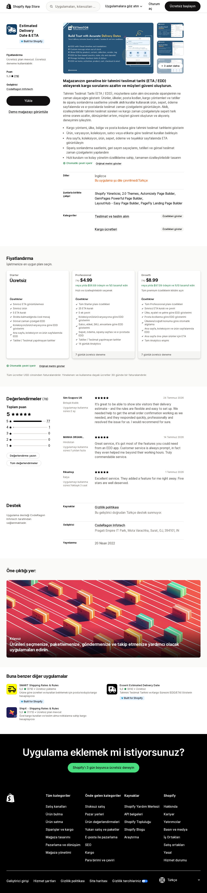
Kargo (89, 852)
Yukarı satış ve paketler (102, 829)
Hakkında (170, 806)
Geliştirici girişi (17, 881)
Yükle (28, 101)
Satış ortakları (174, 845)
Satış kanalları (56, 806)
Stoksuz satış (95, 806)
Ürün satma (54, 822)
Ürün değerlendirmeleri (102, 822)
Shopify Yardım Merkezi (141, 806)
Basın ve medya (175, 829)
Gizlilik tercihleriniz (126, 881)
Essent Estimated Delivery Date (140, 685)
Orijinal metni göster (108, 163)
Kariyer (169, 814)
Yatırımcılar (172, 822)
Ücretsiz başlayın (182, 6)
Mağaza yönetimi (58, 852)
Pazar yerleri (94, 814)
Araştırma (131, 837)
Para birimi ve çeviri (99, 860)
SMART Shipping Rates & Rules (39, 685)
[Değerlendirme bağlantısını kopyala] (84, 397)
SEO (88, 845)
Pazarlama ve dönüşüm (63, 845)
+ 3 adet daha (170, 65)
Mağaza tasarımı (58, 837)
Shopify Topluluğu (137, 822)
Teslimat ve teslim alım (112, 216)
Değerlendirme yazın (23, 455)
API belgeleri (133, 814)
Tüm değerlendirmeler (24, 463)
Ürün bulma (54, 814)
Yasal (168, 852)
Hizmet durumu (175, 860)
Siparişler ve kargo (59, 829)
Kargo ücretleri (106, 229)
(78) (16, 76)
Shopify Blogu (134, 829)
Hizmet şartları (45, 881)
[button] (53, 694)
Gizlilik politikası (107, 507)
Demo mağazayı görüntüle (28, 112)
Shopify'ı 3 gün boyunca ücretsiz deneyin (103, 768)
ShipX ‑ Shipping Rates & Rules (39, 708)
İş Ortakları (172, 837)
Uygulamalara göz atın (122, 6)
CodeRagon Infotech (19, 89)
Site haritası (98, 881)
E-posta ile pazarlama (101, 837)
